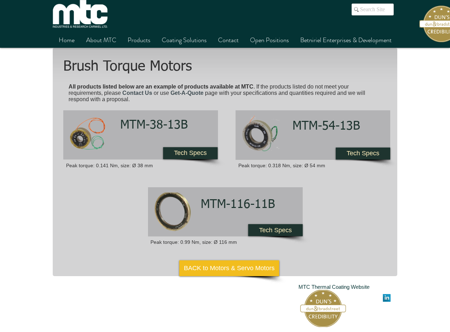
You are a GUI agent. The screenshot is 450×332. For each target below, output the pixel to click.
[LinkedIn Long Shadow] (387, 298)
